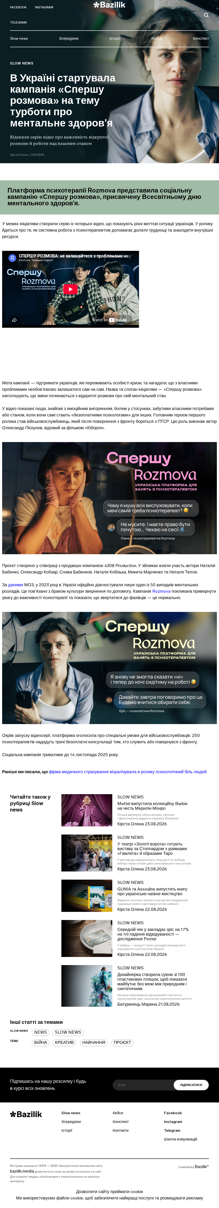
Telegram (18, 22)
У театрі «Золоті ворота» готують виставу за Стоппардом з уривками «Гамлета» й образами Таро (152, 849)
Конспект (201, 39)
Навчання (93, 1043)
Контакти (121, 1131)
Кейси (156, 39)
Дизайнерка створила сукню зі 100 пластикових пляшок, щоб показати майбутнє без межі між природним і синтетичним (152, 982)
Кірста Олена (130, 824)
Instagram (44, 7)
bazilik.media (22, 1171)
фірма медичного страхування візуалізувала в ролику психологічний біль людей (128, 772)
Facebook (18, 7)
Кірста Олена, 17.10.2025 (27, 155)
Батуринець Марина (137, 1005)
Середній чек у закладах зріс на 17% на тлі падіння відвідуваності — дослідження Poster (153, 934)
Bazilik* (202, 1167)
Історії (115, 39)
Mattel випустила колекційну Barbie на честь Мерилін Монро (152, 806)
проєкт (122, 1043)
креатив (64, 1043)
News (40, 1032)
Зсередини (68, 39)
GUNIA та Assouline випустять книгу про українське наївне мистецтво (152, 891)
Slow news (19, 39)
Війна (40, 1043)
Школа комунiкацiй (180, 1140)
